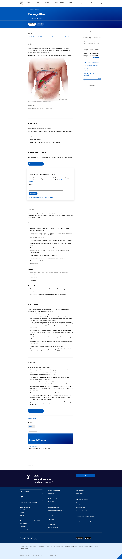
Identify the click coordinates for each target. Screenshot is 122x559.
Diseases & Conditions (34, 9)
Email (31, 184)
